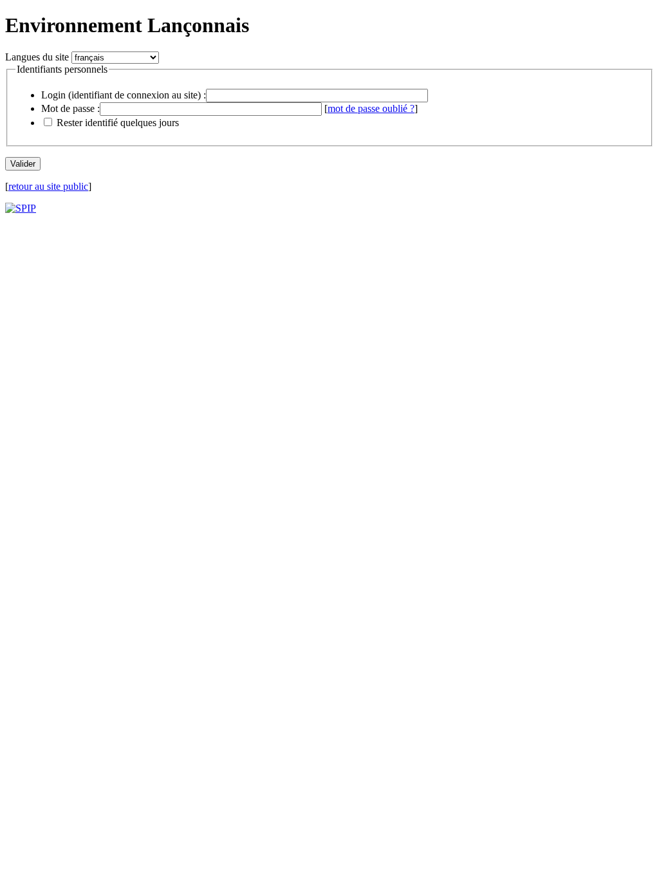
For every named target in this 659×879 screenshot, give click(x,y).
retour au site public (48, 186)
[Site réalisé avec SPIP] (20, 208)
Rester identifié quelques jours (118, 122)
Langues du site (37, 56)
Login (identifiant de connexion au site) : (123, 94)
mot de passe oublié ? (371, 108)
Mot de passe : (70, 108)
